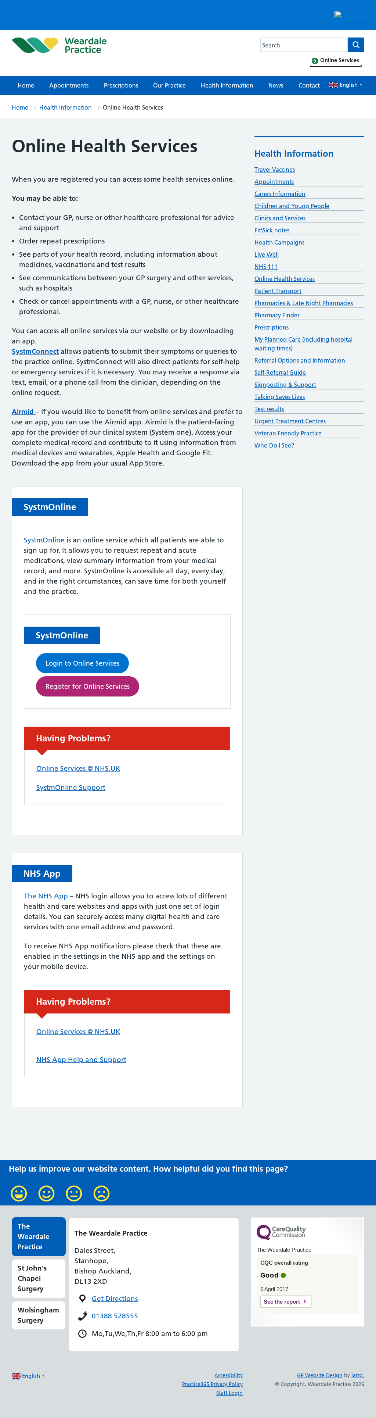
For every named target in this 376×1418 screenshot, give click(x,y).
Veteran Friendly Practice (288, 433)
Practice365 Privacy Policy (212, 1384)
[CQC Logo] (281, 1238)
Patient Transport (277, 291)
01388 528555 (115, 1316)
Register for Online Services (88, 686)
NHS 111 (266, 266)
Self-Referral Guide (280, 372)
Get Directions (115, 1298)
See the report (282, 1301)
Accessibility (228, 1375)
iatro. (357, 1375)
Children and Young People (291, 206)
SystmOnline (44, 540)
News (275, 85)
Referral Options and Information (299, 360)
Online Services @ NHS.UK (78, 768)
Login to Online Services (82, 663)
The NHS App (46, 896)
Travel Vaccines (274, 169)
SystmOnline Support (70, 787)
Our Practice (169, 85)
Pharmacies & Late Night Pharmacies (303, 303)
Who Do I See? (274, 445)
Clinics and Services (280, 218)
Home (26, 85)
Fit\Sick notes (271, 230)
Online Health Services (284, 278)
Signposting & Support (285, 384)
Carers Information (280, 193)
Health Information (227, 85)
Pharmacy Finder (277, 315)
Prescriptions (121, 85)
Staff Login (229, 1393)
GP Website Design (320, 1375)
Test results (269, 409)
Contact (309, 85)
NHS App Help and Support (81, 1059)
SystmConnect (35, 351)
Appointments (68, 85)
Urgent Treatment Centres (290, 421)
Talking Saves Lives (279, 396)
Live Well (266, 254)
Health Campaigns (279, 242)
